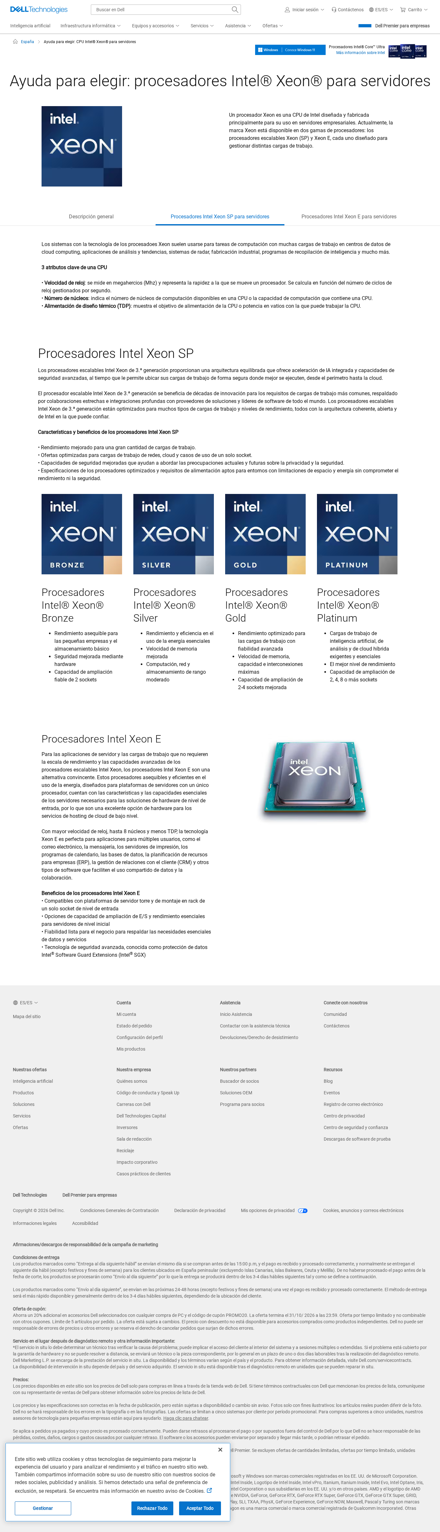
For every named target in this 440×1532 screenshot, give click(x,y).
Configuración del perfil (140, 1037)
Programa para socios (242, 1104)
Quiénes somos (132, 1081)
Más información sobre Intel (360, 52)
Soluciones (23, 1104)
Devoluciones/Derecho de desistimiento (259, 1037)
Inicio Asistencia (236, 1014)
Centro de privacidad (344, 1115)
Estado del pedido (134, 1025)
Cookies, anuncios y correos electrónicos (363, 1210)
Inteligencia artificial (33, 1081)
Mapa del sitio (27, 1016)
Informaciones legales (35, 1223)
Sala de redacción (134, 1139)
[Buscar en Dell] (235, 9)
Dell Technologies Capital (141, 1115)
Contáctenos (336, 1025)
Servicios (22, 1115)
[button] (305, 10)
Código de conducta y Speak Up (148, 1092)
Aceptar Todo (200, 1508)
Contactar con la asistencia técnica (255, 1025)
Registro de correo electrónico (353, 1104)
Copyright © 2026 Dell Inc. (39, 1210)
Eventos (332, 1092)
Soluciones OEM (236, 1092)
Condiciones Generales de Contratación (119, 1210)
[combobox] (166, 10)
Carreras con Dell (133, 1104)
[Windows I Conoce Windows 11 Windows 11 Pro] (290, 49)
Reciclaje (125, 1150)
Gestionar (43, 1508)
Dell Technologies (30, 1195)
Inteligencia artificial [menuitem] (30, 25)
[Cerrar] (220, 1450)
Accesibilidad (85, 1223)
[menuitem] (91, 26)
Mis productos (131, 1049)
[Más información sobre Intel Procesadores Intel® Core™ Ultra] (408, 49)
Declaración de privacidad (199, 1210)
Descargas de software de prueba (357, 1139)
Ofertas (20, 1127)
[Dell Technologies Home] (39, 10)
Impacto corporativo (137, 1162)
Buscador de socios (239, 1081)
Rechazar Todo (152, 1508)
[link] (347, 10)
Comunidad (335, 1014)
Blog (328, 1081)
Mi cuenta (126, 1014)
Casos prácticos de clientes (144, 1173)
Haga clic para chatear (185, 1418)
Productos (23, 1092)
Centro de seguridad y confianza (356, 1127)
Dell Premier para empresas (402, 25)
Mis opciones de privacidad (268, 1210)
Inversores (127, 1127)
